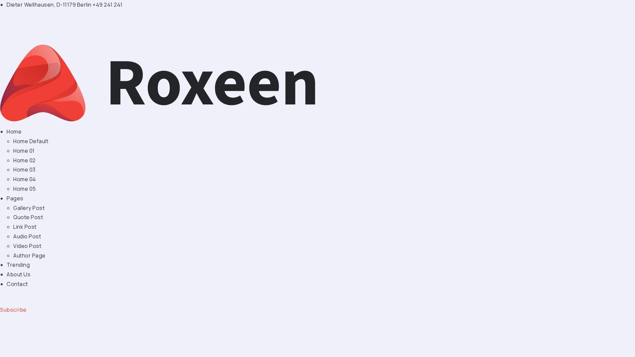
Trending (18, 264)
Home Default (30, 141)
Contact (17, 284)
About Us (18, 274)
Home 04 (24, 179)
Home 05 (24, 188)
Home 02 (24, 160)
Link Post (25, 226)
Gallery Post (29, 208)
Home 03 (24, 169)
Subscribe (13, 309)
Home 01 (24, 150)
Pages (15, 198)
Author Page (29, 255)
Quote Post (28, 217)
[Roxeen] (159, 82)
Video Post (27, 246)
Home (14, 131)
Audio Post (27, 236)
